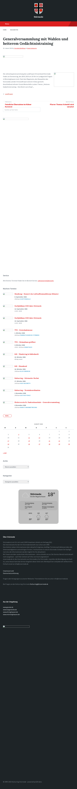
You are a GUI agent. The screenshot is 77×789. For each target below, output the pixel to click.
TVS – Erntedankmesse (23, 330)
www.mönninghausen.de (11, 614)
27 (39, 444)
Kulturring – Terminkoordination (27, 390)
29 (59, 444)
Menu (7, 24)
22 (59, 441)
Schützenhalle (25, 299)
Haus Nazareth (25, 383)
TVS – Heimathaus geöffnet (25, 342)
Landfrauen (9, 94)
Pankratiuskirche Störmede (29, 335)
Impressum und (8, 571)
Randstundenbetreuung (28, 407)
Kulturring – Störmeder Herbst (27, 378)
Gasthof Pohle (25, 395)
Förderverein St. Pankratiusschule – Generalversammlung (37, 402)
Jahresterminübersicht (46, 281)
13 (39, 438)
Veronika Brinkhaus (20, 48)
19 (29, 441)
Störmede (38, 17)
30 (69, 444)
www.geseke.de (8, 607)
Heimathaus (28, 347)
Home (5, 30)
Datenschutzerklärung (11, 573)
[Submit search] (37, 109)
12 (29, 438)
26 (29, 444)
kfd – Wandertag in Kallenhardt (27, 354)
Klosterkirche (25, 371)
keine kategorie (32, 48)
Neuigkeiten (14, 30)
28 (49, 444)
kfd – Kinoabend (21, 366)
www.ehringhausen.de (10, 612)
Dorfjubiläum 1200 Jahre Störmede (28, 306)
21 (49, 441)
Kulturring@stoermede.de (39, 584)
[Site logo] (38, 13)
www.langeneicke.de (10, 610)
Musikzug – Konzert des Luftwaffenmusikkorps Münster (37, 294)
